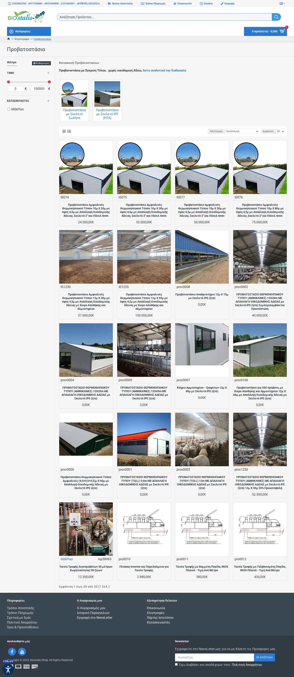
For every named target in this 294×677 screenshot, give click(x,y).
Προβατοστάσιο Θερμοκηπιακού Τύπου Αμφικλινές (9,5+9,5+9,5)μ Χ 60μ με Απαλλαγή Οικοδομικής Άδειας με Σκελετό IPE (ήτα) (86, 482)
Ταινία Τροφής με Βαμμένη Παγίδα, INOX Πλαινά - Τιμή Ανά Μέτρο (202, 568)
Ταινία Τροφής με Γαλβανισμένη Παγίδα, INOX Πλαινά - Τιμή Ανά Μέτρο (260, 568)
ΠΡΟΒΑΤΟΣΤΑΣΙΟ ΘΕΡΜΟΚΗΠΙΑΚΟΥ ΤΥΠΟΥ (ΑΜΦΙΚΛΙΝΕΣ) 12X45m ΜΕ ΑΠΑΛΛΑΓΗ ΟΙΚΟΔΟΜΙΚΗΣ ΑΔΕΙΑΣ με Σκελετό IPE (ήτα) (144, 393)
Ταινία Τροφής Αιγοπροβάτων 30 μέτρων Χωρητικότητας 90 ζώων (85, 568)
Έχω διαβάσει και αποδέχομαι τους (220, 665)
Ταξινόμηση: (216, 131)
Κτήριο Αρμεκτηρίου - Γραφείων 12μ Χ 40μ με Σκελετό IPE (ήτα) (202, 389)
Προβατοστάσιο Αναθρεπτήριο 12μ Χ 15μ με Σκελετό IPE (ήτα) (201, 296)
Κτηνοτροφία (22, 39)
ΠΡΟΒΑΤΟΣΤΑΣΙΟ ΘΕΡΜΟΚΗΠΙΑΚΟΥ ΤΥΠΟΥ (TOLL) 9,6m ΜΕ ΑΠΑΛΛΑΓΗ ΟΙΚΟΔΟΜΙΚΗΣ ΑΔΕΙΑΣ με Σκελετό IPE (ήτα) (144, 482)
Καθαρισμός (42, 63)
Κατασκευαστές (18, 100)
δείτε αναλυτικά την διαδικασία (164, 70)
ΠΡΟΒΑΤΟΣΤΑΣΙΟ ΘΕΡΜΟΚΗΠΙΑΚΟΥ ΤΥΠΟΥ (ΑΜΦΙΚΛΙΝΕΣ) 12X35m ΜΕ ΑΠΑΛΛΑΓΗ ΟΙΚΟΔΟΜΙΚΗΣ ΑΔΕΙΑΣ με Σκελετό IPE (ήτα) (86, 393)
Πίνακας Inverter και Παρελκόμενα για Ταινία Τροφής (144, 568)
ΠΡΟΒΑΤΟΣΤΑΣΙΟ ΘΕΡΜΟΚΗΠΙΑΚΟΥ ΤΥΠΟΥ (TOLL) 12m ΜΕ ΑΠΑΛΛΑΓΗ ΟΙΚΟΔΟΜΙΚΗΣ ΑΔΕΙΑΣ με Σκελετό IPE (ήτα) (202, 482)
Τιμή (10, 72)
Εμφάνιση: (268, 131)
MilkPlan (67, 559)
